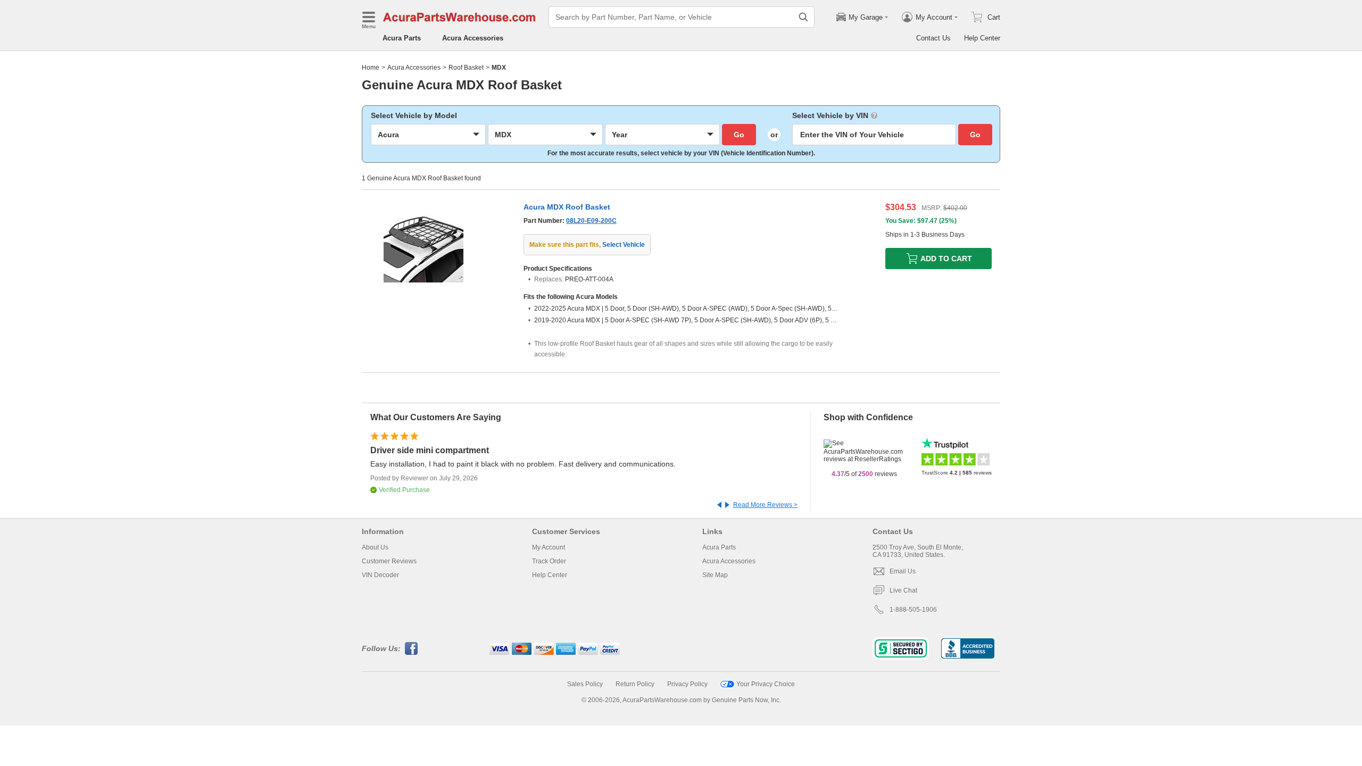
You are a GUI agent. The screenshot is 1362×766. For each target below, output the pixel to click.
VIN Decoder (380, 575)
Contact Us (933, 38)
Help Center (982, 38)
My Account (548, 547)
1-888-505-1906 (913, 609)
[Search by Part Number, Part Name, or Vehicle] (803, 17)
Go (739, 134)
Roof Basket (466, 67)
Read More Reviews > (765, 505)
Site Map (715, 575)
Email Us (903, 571)
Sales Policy (585, 684)
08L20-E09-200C (591, 220)
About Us (375, 547)
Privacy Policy (687, 684)
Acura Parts (402, 38)
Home (370, 67)
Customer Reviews (389, 561)
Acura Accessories (472, 38)
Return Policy (635, 684)
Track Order (549, 561)
